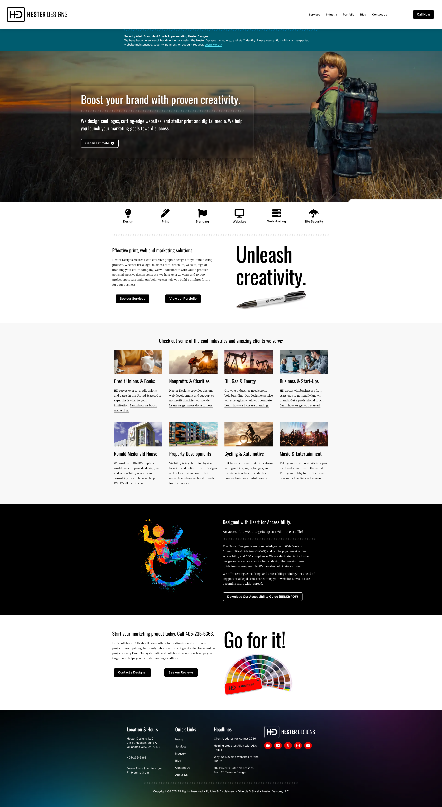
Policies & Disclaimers (220, 791)
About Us (181, 774)
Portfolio (348, 14)
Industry (331, 14)
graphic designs (175, 260)
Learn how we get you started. (300, 405)
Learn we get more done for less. (191, 405)
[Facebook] (268, 745)
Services (314, 14)
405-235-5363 (136, 757)
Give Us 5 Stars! (248, 791)
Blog (363, 14)
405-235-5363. (199, 633)
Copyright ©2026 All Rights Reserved (178, 791)
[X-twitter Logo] (288, 745)
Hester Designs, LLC (275, 791)
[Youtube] (308, 745)
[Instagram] (298, 745)
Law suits (298, 578)
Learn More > (213, 44)
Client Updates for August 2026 (235, 738)
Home (179, 739)
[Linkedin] (278, 745)
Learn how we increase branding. (246, 405)
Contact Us (379, 14)
